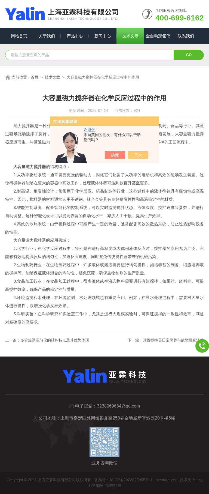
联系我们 (186, 36)
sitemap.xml (166, 480)
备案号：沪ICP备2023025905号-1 (123, 480)
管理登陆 (113, 485)
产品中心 (75, 36)
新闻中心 (102, 36)
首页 (34, 77)
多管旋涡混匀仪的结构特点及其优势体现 (54, 340)
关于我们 (47, 36)
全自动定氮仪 (158, 36)
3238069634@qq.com (118, 406)
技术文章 (130, 36)
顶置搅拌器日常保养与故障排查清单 (173, 340)
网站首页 (19, 36)
